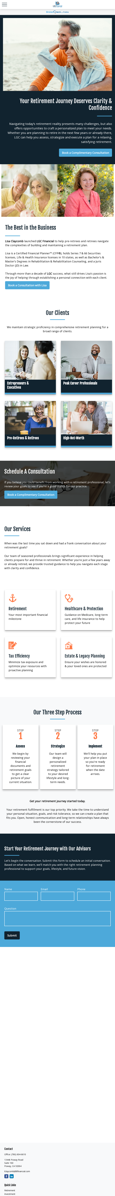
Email (44, 889)
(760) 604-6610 (18, 1154)
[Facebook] (6, 1176)
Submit (12, 935)
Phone (81, 889)
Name (8, 889)
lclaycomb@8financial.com (17, 1171)
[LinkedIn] (12, 1176)
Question (10, 908)
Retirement (9, 1190)
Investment (9, 1194)
